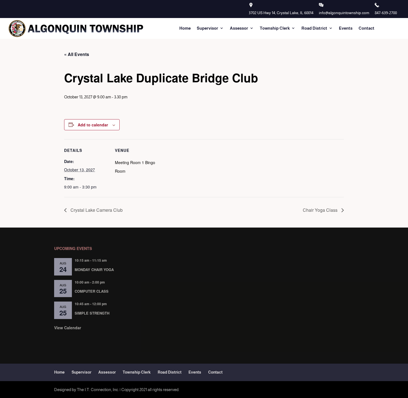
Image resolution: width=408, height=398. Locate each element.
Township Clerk (275, 28)
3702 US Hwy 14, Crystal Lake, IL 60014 (281, 13)
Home (185, 28)
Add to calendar (93, 124)
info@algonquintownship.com (344, 13)
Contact (366, 28)
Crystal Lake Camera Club (96, 210)
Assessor (239, 28)
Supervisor (207, 28)
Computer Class (92, 291)
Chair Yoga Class (321, 210)
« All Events (76, 54)
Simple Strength (92, 313)
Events (345, 28)
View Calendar (67, 327)
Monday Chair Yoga (94, 269)
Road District (314, 28)
